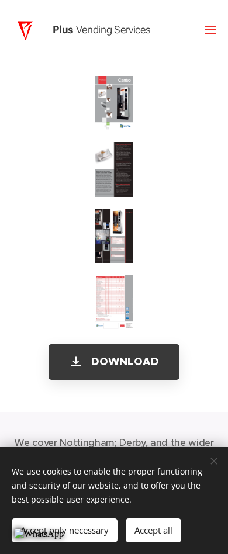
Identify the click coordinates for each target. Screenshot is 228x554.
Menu (210, 29)
